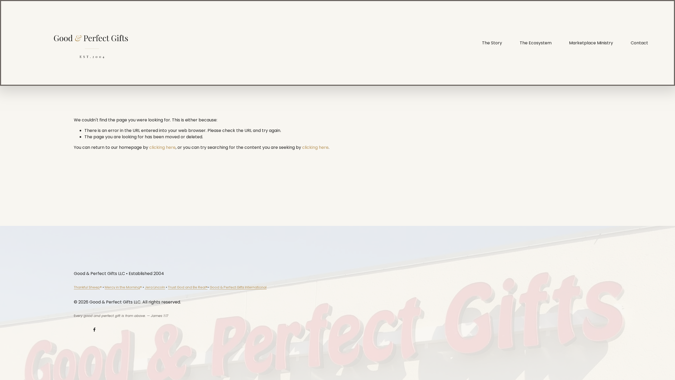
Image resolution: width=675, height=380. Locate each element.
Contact (639, 43)
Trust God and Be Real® (188, 287)
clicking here (162, 147)
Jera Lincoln (155, 287)
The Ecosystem (536, 43)
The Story (492, 43)
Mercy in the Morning (122, 287)
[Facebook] (94, 329)
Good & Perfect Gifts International (238, 287)
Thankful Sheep (87, 287)
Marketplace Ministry (591, 43)
